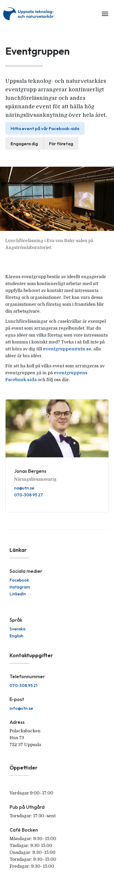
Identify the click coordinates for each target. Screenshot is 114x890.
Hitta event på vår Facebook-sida (45, 128)
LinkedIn (18, 593)
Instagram (20, 587)
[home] (29, 13)
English (16, 635)
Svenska (17, 628)
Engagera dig (24, 143)
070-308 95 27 (28, 494)
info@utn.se (21, 708)
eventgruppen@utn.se (67, 349)
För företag (61, 143)
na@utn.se (24, 488)
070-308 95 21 (23, 685)
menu (105, 14)
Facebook (19, 580)
